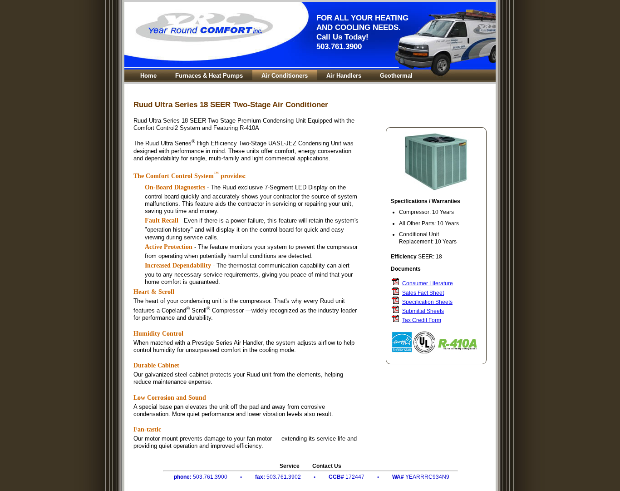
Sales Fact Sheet (423, 293)
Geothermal (396, 75)
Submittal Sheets (423, 311)
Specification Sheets (427, 302)
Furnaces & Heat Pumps (209, 75)
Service (290, 466)
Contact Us (326, 466)
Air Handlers (343, 75)
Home (148, 75)
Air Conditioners (284, 75)
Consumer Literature (427, 283)
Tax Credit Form (421, 320)
